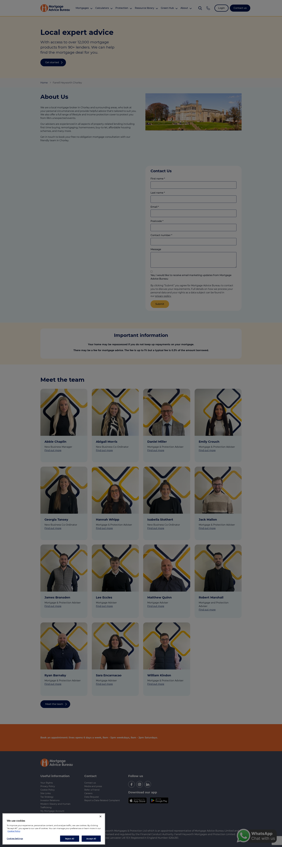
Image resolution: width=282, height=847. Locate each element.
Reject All (69, 838)
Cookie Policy (13, 831)
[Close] (100, 816)
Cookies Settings (15, 838)
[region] (53, 829)
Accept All (91, 838)
